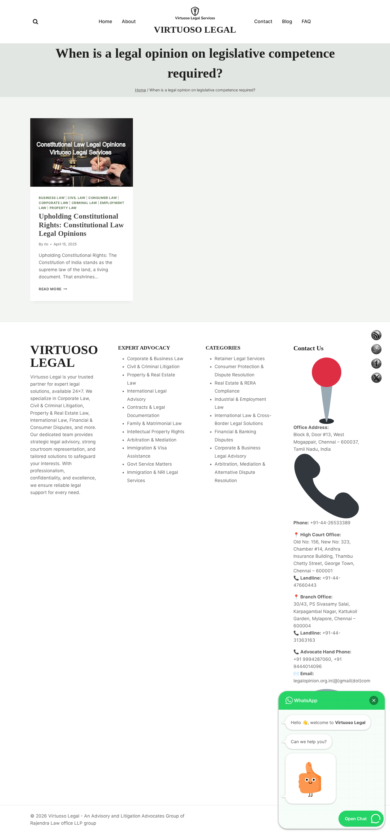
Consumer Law (102, 198)
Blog (287, 21)
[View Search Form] (35, 21)
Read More (53, 289)
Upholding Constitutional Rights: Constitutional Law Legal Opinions (81, 224)
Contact (263, 21)
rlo (46, 244)
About (129, 21)
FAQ (306, 21)
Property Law (63, 208)
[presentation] (81, 152)
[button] (373, 700)
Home (105, 21)
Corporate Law (53, 203)
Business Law (51, 198)
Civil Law (76, 198)
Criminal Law (84, 203)
